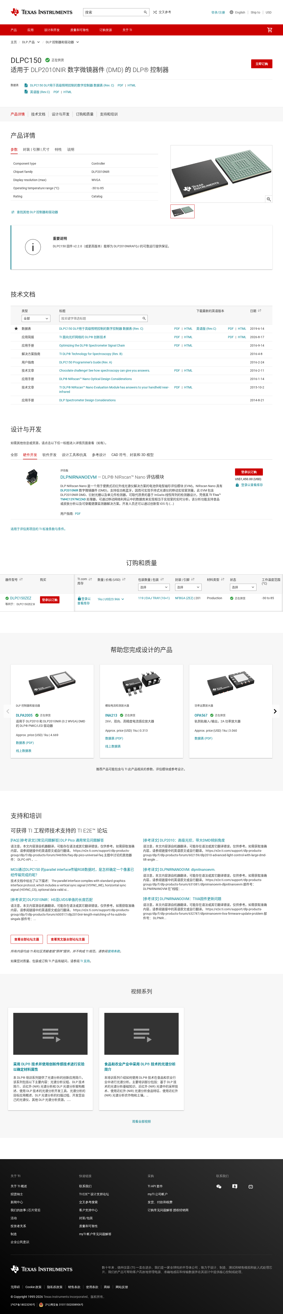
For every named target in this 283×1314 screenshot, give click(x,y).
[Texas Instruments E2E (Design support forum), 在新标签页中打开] (234, 1188)
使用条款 (113, 951)
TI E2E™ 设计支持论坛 (94, 1194)
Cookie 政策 (33, 1287)
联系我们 (85, 1186)
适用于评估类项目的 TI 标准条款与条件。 (39, 529)
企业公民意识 (20, 1242)
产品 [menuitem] (14, 30)
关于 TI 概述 (19, 1186)
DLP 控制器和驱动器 (60, 42)
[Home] (42, 12)
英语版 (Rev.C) (40, 92)
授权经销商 (181, 1210)
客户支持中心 (88, 1210)
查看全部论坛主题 (26, 939)
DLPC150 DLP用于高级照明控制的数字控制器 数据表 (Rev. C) (72, 85)
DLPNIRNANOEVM (78, 477)
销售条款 (74, 1287)
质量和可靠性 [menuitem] (79, 30)
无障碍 (15, 1287)
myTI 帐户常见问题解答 (95, 1234)
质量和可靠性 (88, 1226)
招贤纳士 (17, 1194)
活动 (14, 1218)
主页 (14, 42)
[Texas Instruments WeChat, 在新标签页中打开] (219, 1188)
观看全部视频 (141, 1121)
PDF (120, 85)
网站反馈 (122, 1287)
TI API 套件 (155, 1186)
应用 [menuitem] (30, 30)
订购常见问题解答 (160, 1210)
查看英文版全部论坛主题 (68, 939)
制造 (14, 1234)
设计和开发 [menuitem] (52, 30)
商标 (107, 1287)
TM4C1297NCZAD (73, 499)
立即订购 (262, 64)
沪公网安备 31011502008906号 (64, 1304)
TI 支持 (85, 961)
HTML (132, 85)
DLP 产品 (28, 42)
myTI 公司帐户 (158, 1194)
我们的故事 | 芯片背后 (25, 1210)
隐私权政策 (55, 1287)
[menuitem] (270, 29)
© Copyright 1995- (27, 1296)
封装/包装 (86, 1218)
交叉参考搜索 (88, 1202)
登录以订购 (249, 472)
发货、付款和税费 (160, 1202)
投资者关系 (18, 1226)
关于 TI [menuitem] (127, 30)
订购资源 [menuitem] (105, 30)
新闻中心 (17, 1202)
